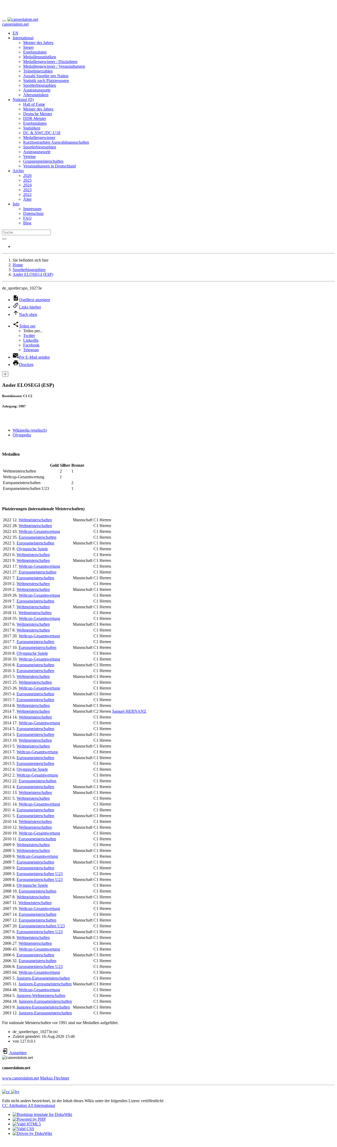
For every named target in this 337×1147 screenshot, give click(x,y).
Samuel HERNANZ (129, 711)
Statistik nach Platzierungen (46, 80)
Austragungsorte (37, 90)
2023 (27, 189)
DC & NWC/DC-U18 (41, 133)
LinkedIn (30, 340)
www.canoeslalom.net (20, 1078)
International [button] (23, 38)
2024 (27, 185)
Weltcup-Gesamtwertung (39, 531)
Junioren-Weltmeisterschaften (41, 995)
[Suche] (4, 239)
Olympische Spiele (32, 549)
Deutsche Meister (37, 114)
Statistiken (31, 128)
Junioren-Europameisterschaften (43, 978)
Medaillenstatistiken (39, 57)
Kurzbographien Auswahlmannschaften (56, 142)
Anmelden (17, 1052)
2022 (27, 194)
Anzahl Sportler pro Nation (45, 76)
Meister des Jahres (38, 42)
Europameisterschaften (37, 537)
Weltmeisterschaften (35, 520)
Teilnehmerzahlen (38, 71)
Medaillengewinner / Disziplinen (50, 61)
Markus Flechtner (54, 1078)
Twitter (29, 335)
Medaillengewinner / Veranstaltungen (54, 66)
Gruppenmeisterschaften (43, 161)
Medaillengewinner (39, 137)
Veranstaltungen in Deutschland (49, 166)
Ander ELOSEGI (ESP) (33, 274)
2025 (27, 180)
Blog (27, 223)
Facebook (31, 345)
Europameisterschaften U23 (40, 873)
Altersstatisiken (35, 95)
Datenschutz (33, 213)
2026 (27, 175)
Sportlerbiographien (39, 85)
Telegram (31, 350)
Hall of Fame (34, 104)
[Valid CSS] (23, 1128)
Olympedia (22, 435)
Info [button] (16, 204)
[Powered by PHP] (29, 1119)
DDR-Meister (34, 118)
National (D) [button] (23, 99)
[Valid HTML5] (27, 1124)
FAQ (27, 218)
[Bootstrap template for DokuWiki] (42, 1114)
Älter (27, 199)
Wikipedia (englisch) (30, 430)
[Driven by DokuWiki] (32, 1133)
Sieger (28, 47)
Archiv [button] (18, 170)
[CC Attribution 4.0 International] (10, 1092)
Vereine (29, 156)
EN (15, 33)
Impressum (32, 208)
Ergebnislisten (35, 52)
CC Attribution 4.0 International (28, 1105)
